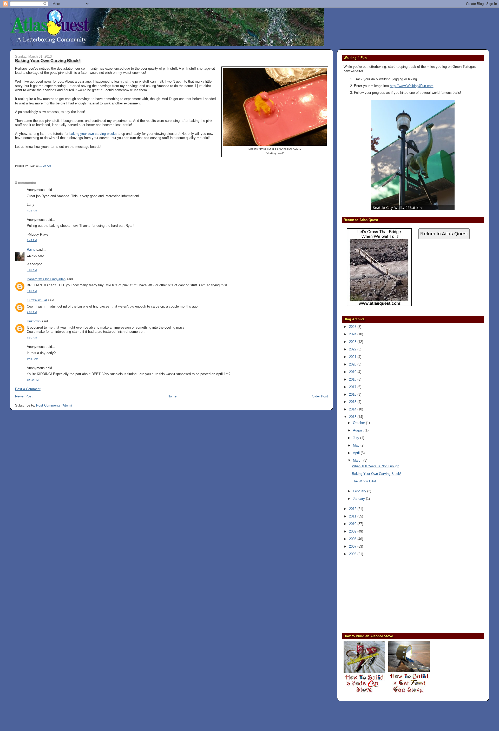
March (358, 460)
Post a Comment (28, 389)
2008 (353, 539)
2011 (353, 516)
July (356, 438)
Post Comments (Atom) (54, 405)
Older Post (320, 396)
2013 (353, 417)
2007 (353, 546)
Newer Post (23, 396)
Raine (31, 249)
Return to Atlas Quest (444, 233)
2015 (353, 402)
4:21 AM (32, 210)
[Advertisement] (376, 593)
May (356, 445)
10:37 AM (32, 358)
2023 (353, 342)
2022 (353, 349)
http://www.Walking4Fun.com (412, 86)
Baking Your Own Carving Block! (47, 60)
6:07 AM (32, 291)
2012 (353, 509)
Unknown (34, 321)
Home (172, 396)
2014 (353, 409)
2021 (353, 357)
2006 (353, 554)
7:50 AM (32, 337)
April (357, 453)
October (359, 423)
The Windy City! (364, 481)
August (359, 430)
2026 (353, 327)
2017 (353, 387)
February (360, 491)
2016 (353, 394)
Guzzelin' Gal (37, 300)
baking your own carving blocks (93, 134)
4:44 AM (32, 240)
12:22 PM (32, 379)
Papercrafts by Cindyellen (46, 279)
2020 (353, 364)
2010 (353, 524)
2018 (353, 379)
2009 (353, 531)
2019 (353, 372)
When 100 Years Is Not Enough (375, 466)
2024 (353, 334)
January (359, 499)
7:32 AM (32, 312)
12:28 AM (45, 165)
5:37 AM (32, 270)
